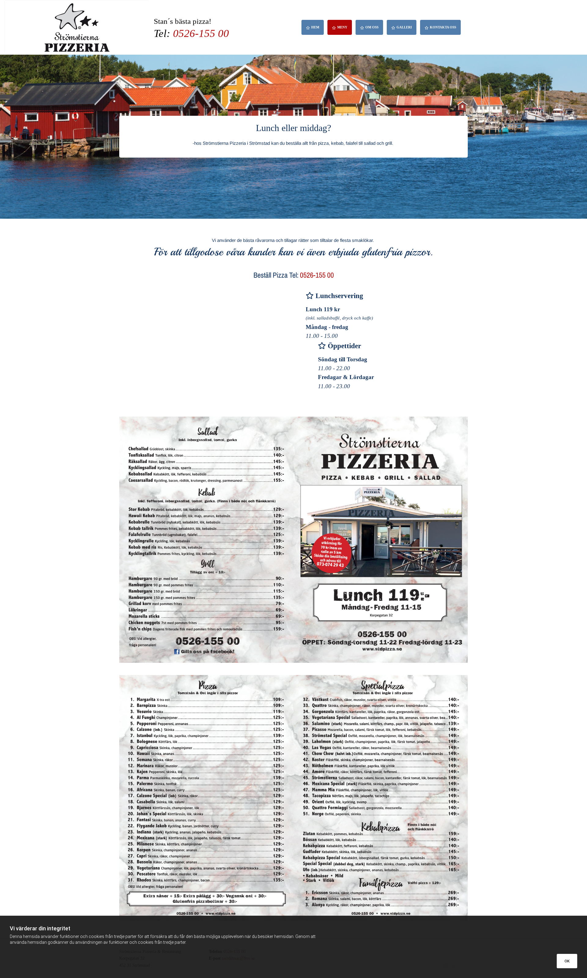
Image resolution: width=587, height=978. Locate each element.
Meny (342, 27)
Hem (315, 27)
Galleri (404, 27)
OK (567, 961)
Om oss (371, 27)
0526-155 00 (201, 33)
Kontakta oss (443, 27)
